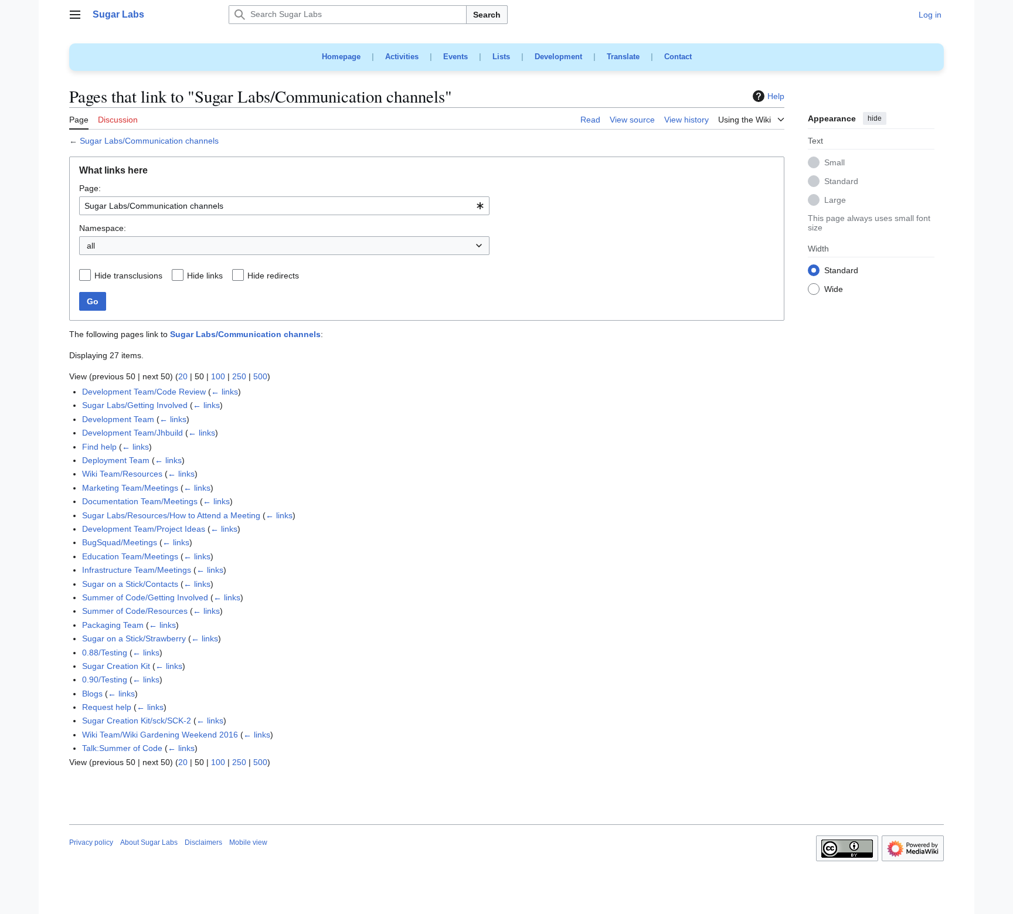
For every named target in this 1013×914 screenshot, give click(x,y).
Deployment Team (115, 460)
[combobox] (284, 205)
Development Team (118, 419)
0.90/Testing (104, 679)
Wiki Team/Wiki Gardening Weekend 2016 (160, 734)
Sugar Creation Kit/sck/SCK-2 (136, 720)
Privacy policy (91, 842)
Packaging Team (113, 625)
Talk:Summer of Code (122, 748)
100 (218, 376)
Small (834, 163)
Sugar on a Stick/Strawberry (134, 638)
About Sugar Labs (149, 842)
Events (455, 56)
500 (260, 376)
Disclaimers (203, 842)
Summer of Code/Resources (135, 611)
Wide (833, 289)
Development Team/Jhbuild (132, 432)
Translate (623, 56)
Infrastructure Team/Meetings (136, 570)
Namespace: (102, 228)
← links (224, 391)
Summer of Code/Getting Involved (145, 597)
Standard (841, 181)
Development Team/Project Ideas (143, 529)
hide (875, 118)
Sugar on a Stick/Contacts (130, 584)
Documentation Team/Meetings (140, 501)
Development (558, 56)
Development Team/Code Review (144, 391)
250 (239, 376)
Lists (501, 56)
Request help (106, 707)
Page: (90, 188)
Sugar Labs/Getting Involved (135, 405)
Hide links (205, 275)
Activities (402, 56)
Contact (678, 56)
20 (183, 376)
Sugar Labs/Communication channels (149, 140)
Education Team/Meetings (130, 556)
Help (775, 96)
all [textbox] (91, 245)
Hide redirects (273, 275)
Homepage (341, 56)
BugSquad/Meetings (119, 542)
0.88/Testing (104, 652)
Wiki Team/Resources (122, 473)
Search (487, 14)
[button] (75, 14)
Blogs (92, 693)
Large (835, 200)
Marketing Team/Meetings (130, 487)
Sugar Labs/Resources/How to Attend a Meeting (171, 515)
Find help (99, 446)
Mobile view (248, 842)
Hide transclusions (128, 275)
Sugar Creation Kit (116, 666)
